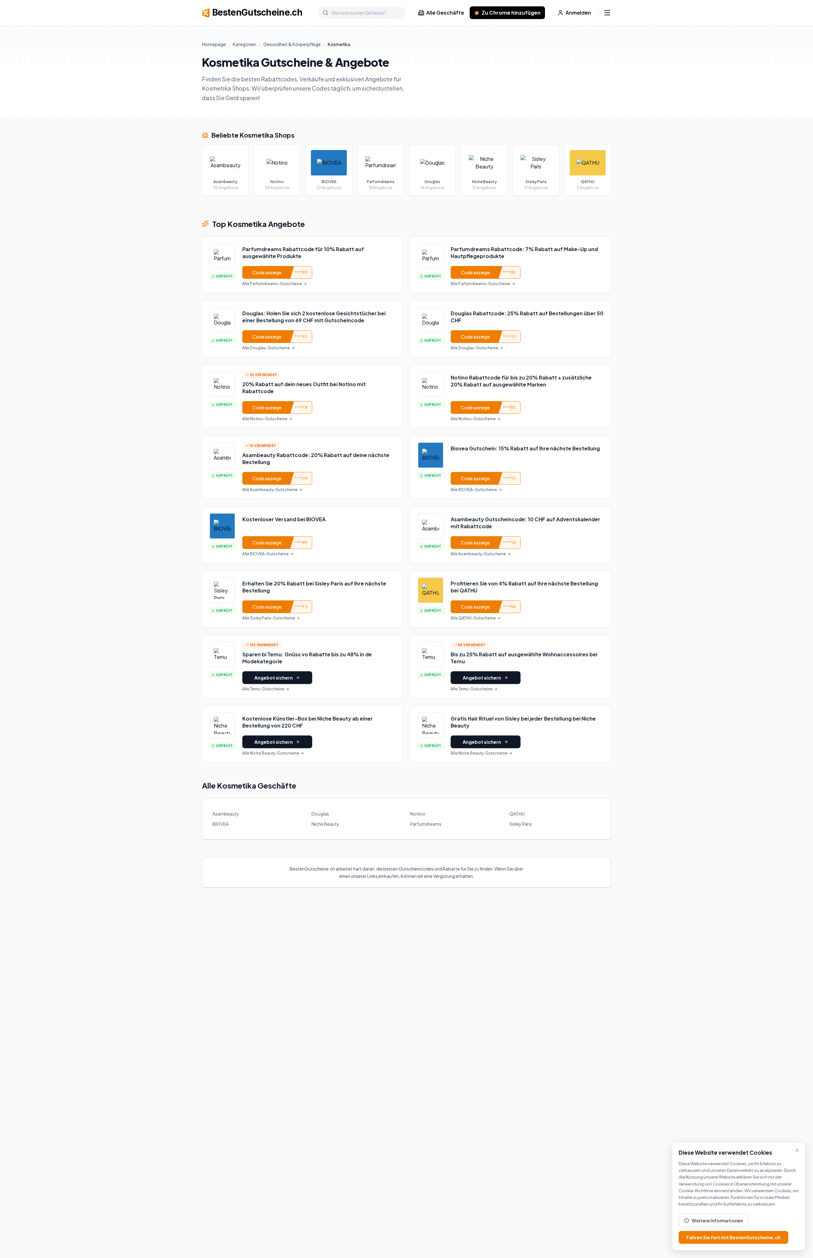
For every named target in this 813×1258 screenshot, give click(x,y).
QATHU (517, 814)
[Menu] (607, 13)
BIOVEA (220, 824)
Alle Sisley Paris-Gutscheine (268, 618)
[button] (302, 264)
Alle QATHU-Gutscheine (473, 618)
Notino (417, 814)
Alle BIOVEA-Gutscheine (474, 489)
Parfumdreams (425, 824)
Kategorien (244, 44)
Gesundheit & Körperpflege (292, 44)
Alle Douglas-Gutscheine (266, 347)
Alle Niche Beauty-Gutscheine (270, 753)
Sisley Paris (520, 824)
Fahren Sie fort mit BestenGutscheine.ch (733, 1237)
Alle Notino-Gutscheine (264, 418)
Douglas (320, 814)
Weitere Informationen (717, 1220)
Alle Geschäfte (445, 12)
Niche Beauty (325, 824)
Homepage (214, 44)
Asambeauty (225, 814)
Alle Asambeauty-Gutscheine (270, 489)
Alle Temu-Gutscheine (263, 689)
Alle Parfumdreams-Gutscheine (272, 283)
